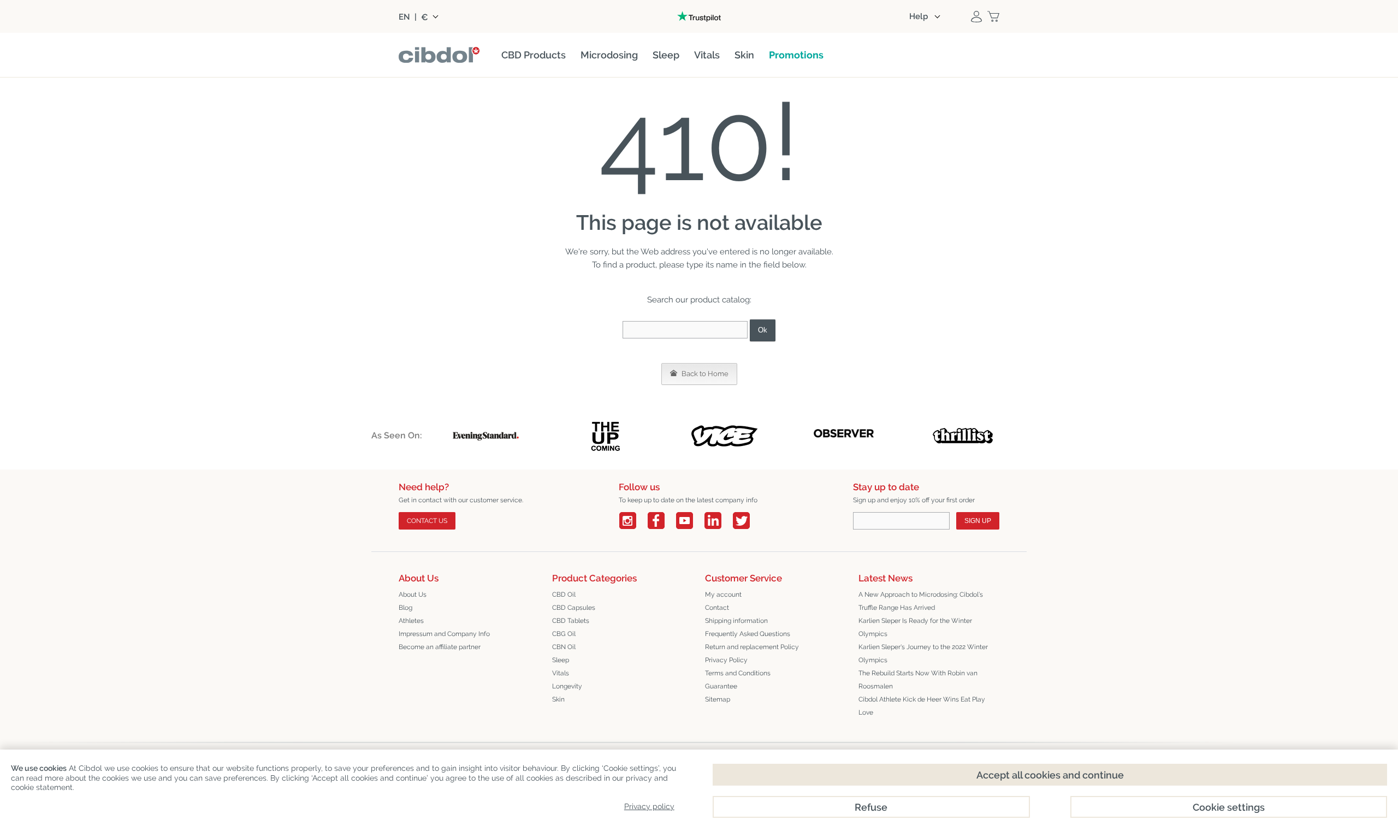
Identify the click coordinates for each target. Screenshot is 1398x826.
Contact (717, 607)
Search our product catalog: (699, 300)
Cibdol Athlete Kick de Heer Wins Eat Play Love (921, 706)
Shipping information (736, 621)
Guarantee (721, 686)
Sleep (560, 660)
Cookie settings (1229, 807)
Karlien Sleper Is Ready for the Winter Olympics (915, 627)
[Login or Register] (976, 16)
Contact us (427, 521)
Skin (558, 699)
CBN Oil (564, 647)
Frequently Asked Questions (747, 634)
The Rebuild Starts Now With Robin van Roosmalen (918, 679)
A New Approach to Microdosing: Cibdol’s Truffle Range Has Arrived (920, 601)
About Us (412, 594)
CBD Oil (564, 594)
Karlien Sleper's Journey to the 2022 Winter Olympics (923, 653)
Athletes (411, 621)
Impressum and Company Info (444, 634)
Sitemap (717, 699)
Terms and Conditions (738, 673)
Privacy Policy (726, 660)
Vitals (560, 673)
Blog (405, 607)
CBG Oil (564, 634)
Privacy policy (649, 806)
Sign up (977, 521)
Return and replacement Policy (752, 647)
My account (723, 594)
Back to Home (704, 374)
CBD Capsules (573, 607)
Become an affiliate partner (440, 647)
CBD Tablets (570, 621)
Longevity (567, 686)
